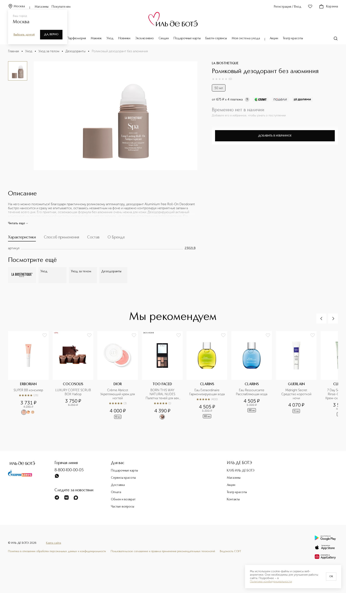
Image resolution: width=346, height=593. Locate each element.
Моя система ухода (246, 38)
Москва (19, 6)
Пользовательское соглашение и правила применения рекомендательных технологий (163, 551)
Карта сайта (53, 543)
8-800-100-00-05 (69, 470)
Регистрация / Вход (287, 6)
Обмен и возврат (123, 499)
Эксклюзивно (144, 38)
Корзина (332, 6)
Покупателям (61, 6)
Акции (274, 38)
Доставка (118, 485)
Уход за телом (48, 51)
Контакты (233, 499)
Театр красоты (293, 38)
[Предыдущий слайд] (321, 319)
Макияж (96, 38)
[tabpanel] (102, 248)
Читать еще (16, 223)
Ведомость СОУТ (230, 551)
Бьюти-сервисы (216, 38)
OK (331, 576)
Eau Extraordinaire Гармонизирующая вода (207, 392)
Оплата (116, 492)
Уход (110, 38)
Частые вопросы (122, 506)
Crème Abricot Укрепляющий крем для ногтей (118, 394)
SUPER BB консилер (28, 390)
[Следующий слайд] (333, 319)
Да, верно (51, 34)
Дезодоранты (75, 51)
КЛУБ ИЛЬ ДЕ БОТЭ (240, 470)
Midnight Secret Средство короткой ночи (296, 394)
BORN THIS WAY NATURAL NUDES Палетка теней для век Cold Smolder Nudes (163, 394)
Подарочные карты (187, 38)
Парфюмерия (76, 38)
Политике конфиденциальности (271, 581)
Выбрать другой (24, 34)
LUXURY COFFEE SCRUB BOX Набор (73, 392)
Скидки (164, 38)
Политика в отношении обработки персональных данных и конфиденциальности (57, 551)
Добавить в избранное (275, 135)
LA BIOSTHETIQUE (225, 63)
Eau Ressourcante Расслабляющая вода (251, 392)
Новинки (124, 38)
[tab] (22, 238)
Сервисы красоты (123, 477)
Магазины (41, 6)
